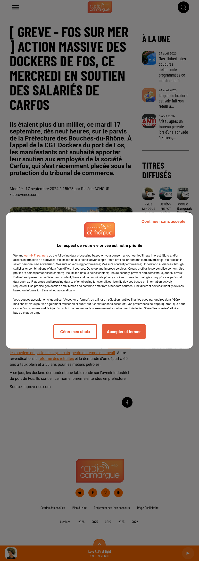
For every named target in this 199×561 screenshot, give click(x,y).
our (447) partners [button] (36, 255)
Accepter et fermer (124, 331)
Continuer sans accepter (164, 221)
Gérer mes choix (75, 331)
